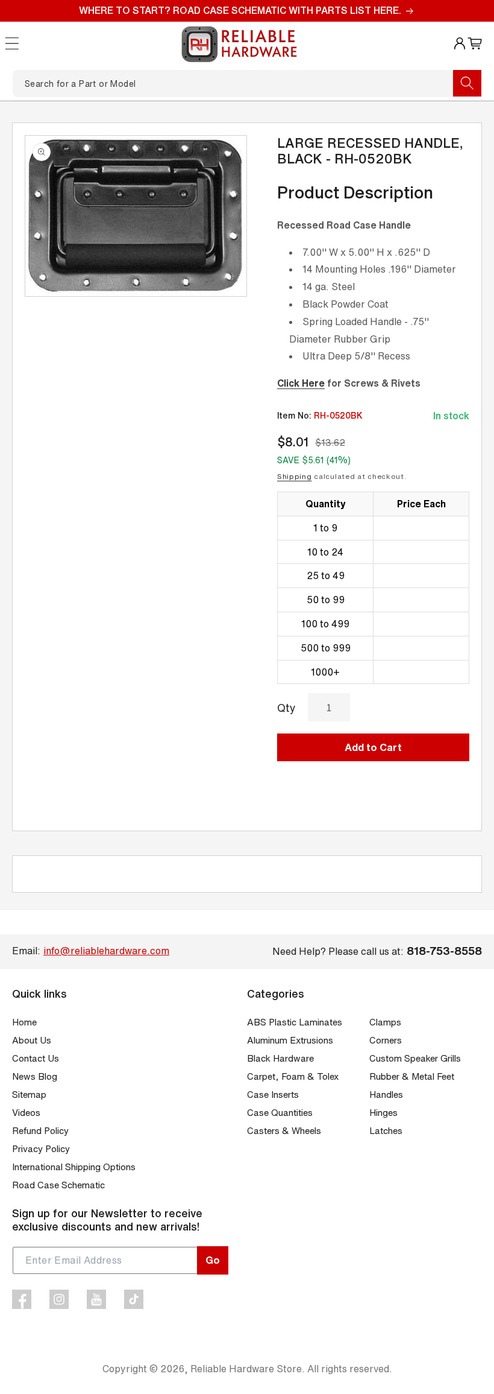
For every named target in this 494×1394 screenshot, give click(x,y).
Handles (386, 1094)
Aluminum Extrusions (290, 1040)
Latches (385, 1130)
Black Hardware (280, 1058)
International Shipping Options (74, 1166)
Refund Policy (40, 1130)
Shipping (294, 476)
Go (212, 1260)
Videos (26, 1112)
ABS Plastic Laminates (294, 1022)
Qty (286, 707)
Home (24, 1022)
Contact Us (35, 1058)
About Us (31, 1040)
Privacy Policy (41, 1148)
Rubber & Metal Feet (411, 1076)
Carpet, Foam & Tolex (293, 1076)
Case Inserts (273, 1094)
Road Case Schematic (58, 1185)
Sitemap (29, 1094)
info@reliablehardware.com (106, 950)
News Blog (34, 1076)
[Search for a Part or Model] (467, 83)
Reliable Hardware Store (246, 1368)
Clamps (385, 1022)
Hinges (383, 1112)
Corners (385, 1040)
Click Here (301, 383)
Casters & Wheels (284, 1130)
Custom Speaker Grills (415, 1058)
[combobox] (247, 83)
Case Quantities (280, 1112)
